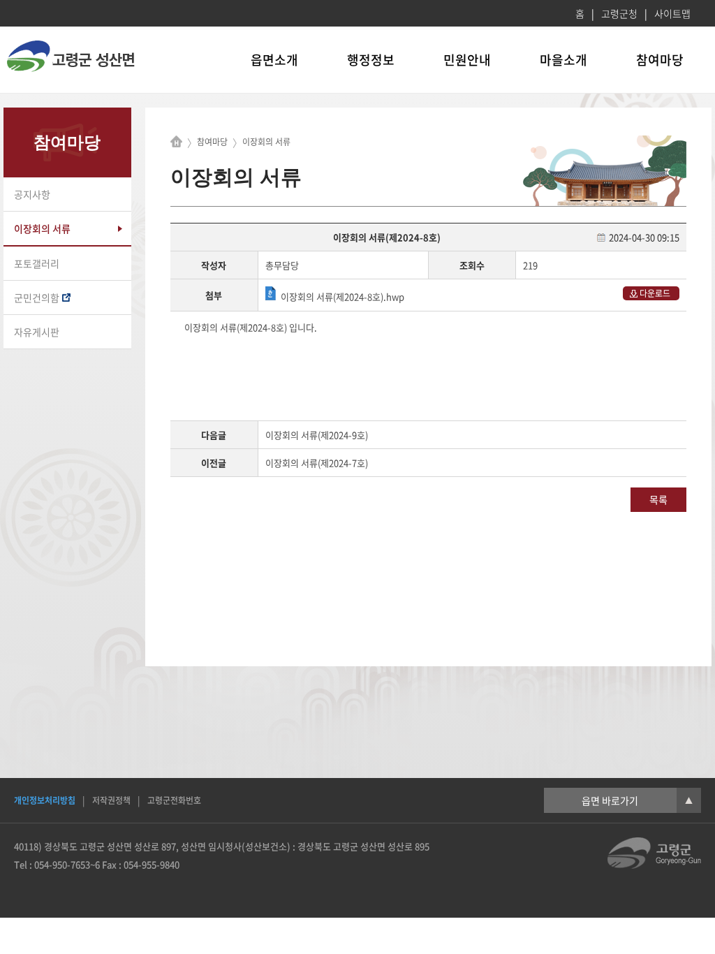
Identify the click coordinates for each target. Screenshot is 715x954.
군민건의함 (36, 297)
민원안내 (467, 59)
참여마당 (660, 59)
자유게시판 (36, 332)
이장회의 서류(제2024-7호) (316, 462)
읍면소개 (274, 59)
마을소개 (563, 59)
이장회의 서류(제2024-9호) (316, 434)
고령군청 (619, 13)
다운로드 (655, 293)
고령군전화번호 (174, 800)
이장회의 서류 (42, 228)
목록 (658, 499)
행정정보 (371, 59)
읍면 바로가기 (637, 800)
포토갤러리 (36, 263)
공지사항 (32, 194)
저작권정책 (111, 800)
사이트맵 (672, 13)
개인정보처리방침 (44, 800)
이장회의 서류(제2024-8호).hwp (342, 296)
